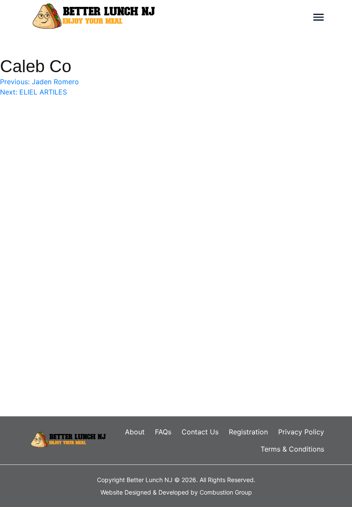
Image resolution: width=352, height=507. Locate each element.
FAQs (163, 432)
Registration (248, 432)
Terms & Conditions (292, 449)
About (135, 432)
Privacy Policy (301, 432)
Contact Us (200, 432)
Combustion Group (226, 492)
